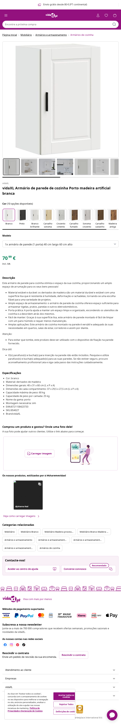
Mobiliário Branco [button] (29, 531)
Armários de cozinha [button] (50, 548)
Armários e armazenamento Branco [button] (53, 539)
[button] (62, 5)
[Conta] (98, 15)
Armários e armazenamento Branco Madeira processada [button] (20, 548)
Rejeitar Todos (66, 704)
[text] (8, 259)
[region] (40, 704)
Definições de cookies (66, 711)
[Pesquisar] (114, 24)
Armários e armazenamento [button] (18, 539)
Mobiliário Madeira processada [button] (60, 531)
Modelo (6, 235)
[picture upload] (80, 453)
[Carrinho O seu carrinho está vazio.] (115, 15)
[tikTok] (23, 644)
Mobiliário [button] (10, 531)
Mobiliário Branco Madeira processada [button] (95, 531)
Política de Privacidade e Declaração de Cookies (25, 709)
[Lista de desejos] (106, 15)
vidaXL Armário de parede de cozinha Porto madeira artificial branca (56, 191)
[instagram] (11, 644)
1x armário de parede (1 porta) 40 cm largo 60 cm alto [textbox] (38, 244)
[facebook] (5, 644)
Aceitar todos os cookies (66, 696)
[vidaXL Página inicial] (51, 15)
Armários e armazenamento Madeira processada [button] (88, 539)
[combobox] (60, 24)
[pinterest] (17, 644)
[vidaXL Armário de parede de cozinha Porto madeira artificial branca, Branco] (60, 100)
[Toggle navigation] (5, 15)
